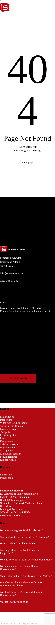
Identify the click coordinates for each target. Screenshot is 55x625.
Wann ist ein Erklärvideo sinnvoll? (19, 543)
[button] (54, 15)
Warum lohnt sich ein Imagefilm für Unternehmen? (19, 568)
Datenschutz (6, 477)
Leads (3, 438)
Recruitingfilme (8, 435)
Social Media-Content (12, 425)
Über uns (5, 467)
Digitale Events (8, 447)
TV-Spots (5, 432)
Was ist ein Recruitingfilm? (14, 601)
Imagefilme (6, 419)
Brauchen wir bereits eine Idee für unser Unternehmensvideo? (21, 584)
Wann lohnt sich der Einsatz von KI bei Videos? (26, 575)
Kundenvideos (8, 459)
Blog (2, 523)
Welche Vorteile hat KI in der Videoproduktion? (26, 559)
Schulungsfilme (8, 456)
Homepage (27, 162)
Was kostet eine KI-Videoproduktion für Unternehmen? (22, 594)
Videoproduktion (9, 444)
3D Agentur (6, 450)
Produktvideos (8, 429)
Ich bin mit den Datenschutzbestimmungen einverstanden (28, 373)
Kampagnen (6, 441)
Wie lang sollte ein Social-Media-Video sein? (24, 537)
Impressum (6, 474)
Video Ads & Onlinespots (13, 422)
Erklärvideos (7, 416)
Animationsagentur (10, 453)
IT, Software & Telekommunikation (19, 493)
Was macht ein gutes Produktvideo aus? (21, 530)
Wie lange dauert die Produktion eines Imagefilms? (20, 552)
